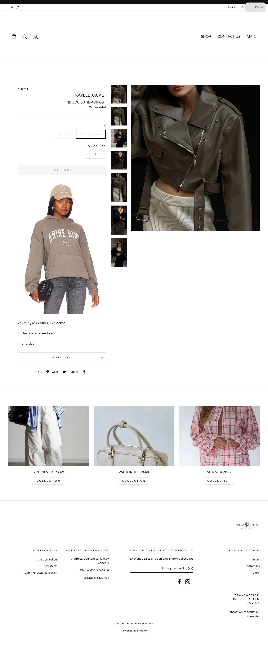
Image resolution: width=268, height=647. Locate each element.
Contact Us (228, 36)
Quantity (97, 145)
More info (62, 357)
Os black (65, 134)
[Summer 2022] (219, 436)
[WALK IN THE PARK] (134, 436)
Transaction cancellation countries (243, 614)
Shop (206, 36)
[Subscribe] (190, 568)
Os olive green (91, 134)
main (251, 36)
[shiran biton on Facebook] (179, 581)
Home (24, 89)
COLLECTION (219, 480)
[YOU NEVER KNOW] (48, 436)
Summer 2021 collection (40, 573)
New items (50, 566)
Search (232, 7)
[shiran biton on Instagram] (187, 581)
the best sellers (48, 559)
